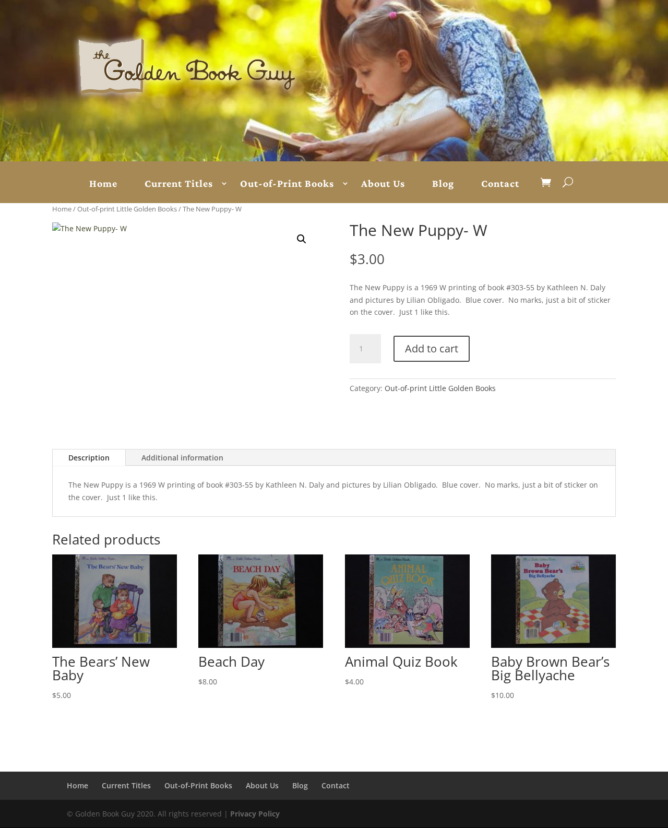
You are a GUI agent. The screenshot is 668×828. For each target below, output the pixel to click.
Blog (443, 184)
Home (103, 184)
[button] (301, 239)
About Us (383, 184)
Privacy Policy (255, 814)
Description (89, 458)
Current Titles (179, 184)
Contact (500, 184)
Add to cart (431, 348)
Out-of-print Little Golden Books (127, 209)
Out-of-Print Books (287, 184)
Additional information (182, 458)
